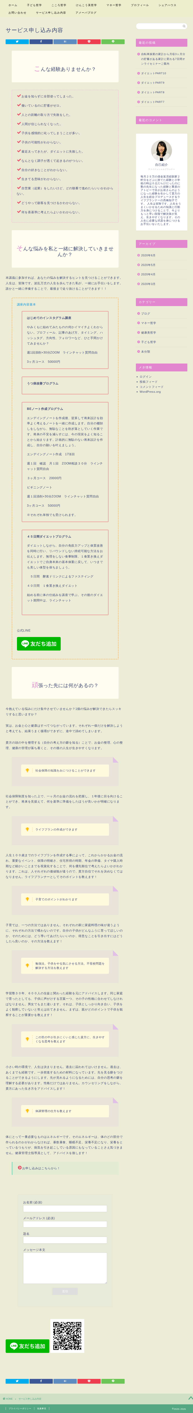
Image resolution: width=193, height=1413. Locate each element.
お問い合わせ (17, 12)
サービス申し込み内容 (51, 12)
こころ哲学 (59, 5)
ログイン (146, 376)
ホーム (13, 5)
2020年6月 (148, 255)
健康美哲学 (148, 332)
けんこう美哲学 (86, 5)
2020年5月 (148, 265)
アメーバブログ (86, 12)
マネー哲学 (114, 5)
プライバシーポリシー (20, 1408)
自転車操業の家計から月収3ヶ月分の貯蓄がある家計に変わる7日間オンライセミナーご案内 (163, 59)
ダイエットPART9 (153, 82)
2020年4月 (148, 274)
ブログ (145, 313)
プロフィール (140, 5)
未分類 (145, 351)
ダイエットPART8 (153, 92)
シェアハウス (168, 5)
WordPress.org (150, 391)
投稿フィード (149, 381)
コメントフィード (152, 386)
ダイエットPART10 (153, 73)
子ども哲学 (34, 5)
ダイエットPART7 (153, 102)
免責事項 (41, 1408)
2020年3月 (148, 284)
